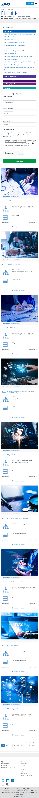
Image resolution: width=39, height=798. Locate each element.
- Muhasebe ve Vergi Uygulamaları (14, 45)
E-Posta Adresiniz (8, 102)
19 (29, 746)
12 (3, 746)
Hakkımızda (24, 773)
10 (30, 743)
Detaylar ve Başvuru (19, 227)
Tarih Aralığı (6, 121)
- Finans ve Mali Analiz (11, 39)
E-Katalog (7, 88)
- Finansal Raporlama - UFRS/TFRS (14, 42)
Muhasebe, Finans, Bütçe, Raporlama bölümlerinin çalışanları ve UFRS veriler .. (23, 207)
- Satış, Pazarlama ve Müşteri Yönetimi (15, 72)
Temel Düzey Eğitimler (10, 81)
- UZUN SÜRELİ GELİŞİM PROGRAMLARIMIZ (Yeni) (19, 34)
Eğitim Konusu (7, 114)
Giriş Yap (30, 3)
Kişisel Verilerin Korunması (8, 767)
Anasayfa (3, 9)
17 (21, 746)
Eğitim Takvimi (5, 763)
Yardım (23, 765)
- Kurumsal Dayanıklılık (11, 59)
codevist (22, 796)
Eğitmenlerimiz (5, 765)
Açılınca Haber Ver (9, 129)
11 (34, 743)
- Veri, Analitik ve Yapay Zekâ (12, 64)
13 (7, 746)
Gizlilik (22, 762)
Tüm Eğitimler (8, 31)
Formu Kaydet (19, 161)
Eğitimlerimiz (4, 762)
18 (25, 746)
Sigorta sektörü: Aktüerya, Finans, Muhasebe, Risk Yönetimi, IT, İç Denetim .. (23, 716)
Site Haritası (24, 770)
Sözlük (22, 771)
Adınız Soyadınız (8, 96)
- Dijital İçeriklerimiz (10, 37)
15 (14, 746)
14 (10, 746)
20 (33, 746)
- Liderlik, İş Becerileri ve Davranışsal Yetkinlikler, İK (19, 68)
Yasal (22, 760)
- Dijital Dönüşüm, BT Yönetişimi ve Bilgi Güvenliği (19, 62)
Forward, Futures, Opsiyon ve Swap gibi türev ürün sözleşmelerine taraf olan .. (23, 588)
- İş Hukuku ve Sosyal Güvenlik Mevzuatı (16, 51)
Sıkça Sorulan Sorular (26, 775)
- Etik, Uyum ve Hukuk (10, 53)
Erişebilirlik (24, 763)
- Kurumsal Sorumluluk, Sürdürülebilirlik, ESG (18, 56)
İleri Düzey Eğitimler (10, 83)
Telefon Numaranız (8, 108)
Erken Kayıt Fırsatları (10, 76)
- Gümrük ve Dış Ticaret (11, 48)
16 (18, 746)
